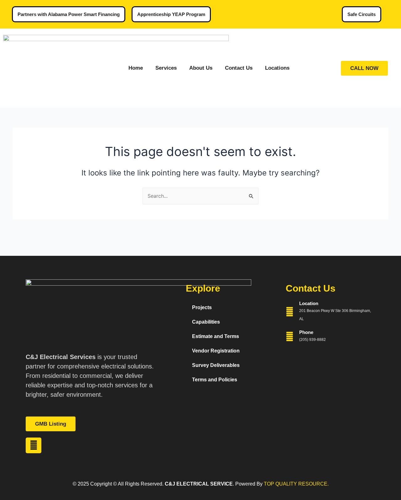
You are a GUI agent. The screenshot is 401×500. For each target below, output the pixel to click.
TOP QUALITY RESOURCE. (296, 484)
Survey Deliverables (216, 365)
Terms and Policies (214, 379)
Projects (202, 307)
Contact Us (239, 68)
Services (166, 68)
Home (135, 68)
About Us (200, 68)
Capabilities (206, 322)
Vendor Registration (216, 350)
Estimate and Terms (215, 336)
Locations (277, 68)
